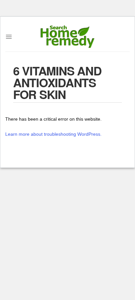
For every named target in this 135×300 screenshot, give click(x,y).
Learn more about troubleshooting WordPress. (53, 134)
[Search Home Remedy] (68, 36)
